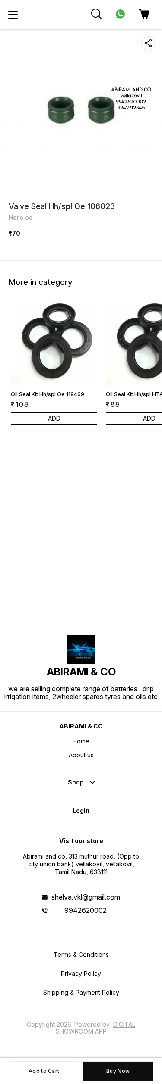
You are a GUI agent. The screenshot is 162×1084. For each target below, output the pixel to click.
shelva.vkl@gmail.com (85, 897)
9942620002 (85, 910)
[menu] (13, 14)
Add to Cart (44, 1071)
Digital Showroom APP (96, 1028)
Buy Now (118, 1071)
